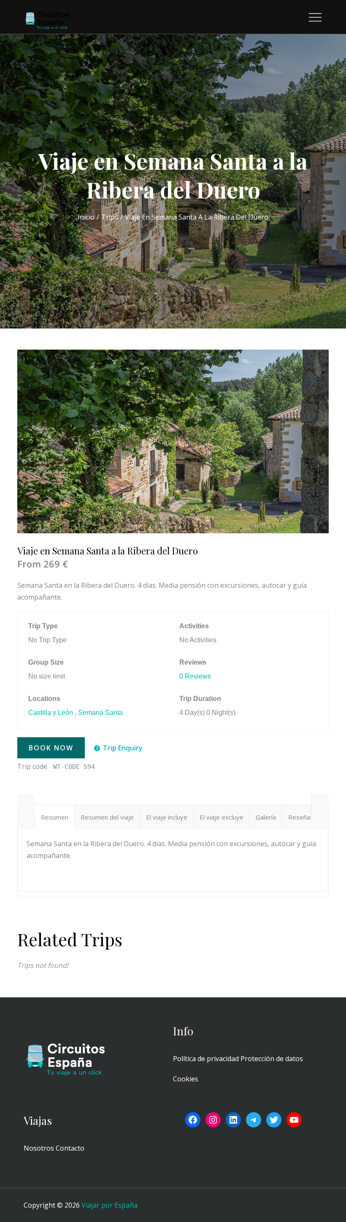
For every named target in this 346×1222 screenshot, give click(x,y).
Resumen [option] (54, 817)
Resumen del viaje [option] (107, 817)
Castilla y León (50, 712)
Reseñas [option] (301, 817)
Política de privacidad (206, 1058)
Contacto (70, 1148)
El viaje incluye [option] (166, 817)
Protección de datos (272, 1058)
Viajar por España (109, 1205)
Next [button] (319, 804)
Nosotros (39, 1148)
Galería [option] (266, 817)
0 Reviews (195, 676)
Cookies (185, 1079)
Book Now (51, 747)
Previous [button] (26, 804)
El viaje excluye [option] (221, 817)
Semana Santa (100, 712)
